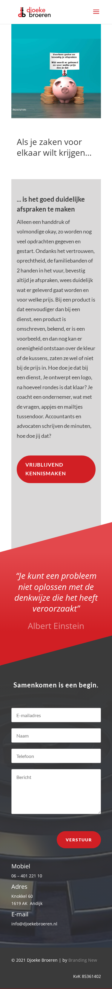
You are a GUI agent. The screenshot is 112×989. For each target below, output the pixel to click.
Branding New (82, 960)
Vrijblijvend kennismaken (45, 468)
